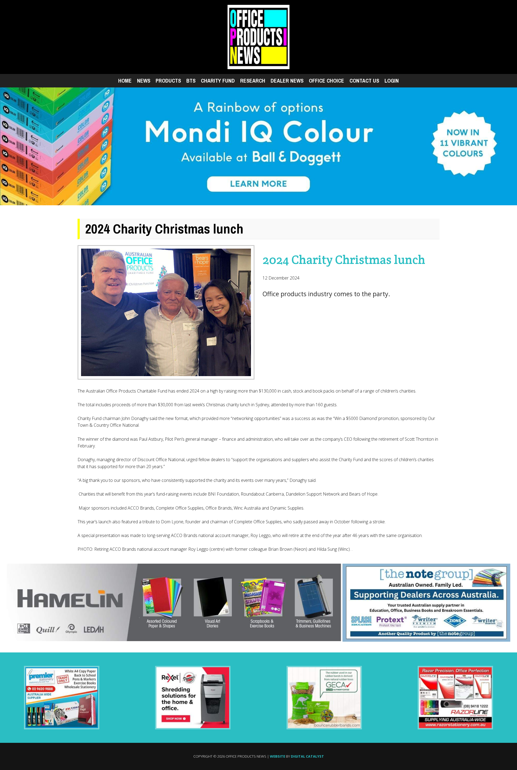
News (143, 80)
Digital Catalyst (307, 756)
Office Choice (326, 80)
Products (168, 80)
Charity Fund (218, 80)
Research (252, 80)
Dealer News (287, 80)
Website (277, 756)
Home (125, 80)
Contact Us (364, 80)
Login (392, 80)
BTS (190, 80)
